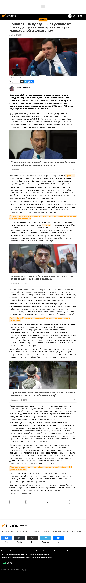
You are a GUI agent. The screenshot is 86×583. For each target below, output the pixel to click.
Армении (70, 175)
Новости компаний (61, 551)
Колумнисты (40, 502)
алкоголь (66, 502)
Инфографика (76, 532)
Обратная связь (46, 557)
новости (5, 532)
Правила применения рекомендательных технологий (20, 557)
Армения (22, 502)
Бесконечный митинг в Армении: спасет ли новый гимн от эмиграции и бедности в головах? (42, 277)
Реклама (39, 551)
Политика (13, 502)
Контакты (31, 551)
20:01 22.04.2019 (15, 35)
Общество (30, 502)
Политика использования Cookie (37, 554)
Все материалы (20, 90)
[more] (74, 169)
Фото (65, 532)
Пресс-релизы (48, 551)
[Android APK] (8, 563)
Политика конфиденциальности (12, 554)
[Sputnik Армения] (11, 18)
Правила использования (18, 551)
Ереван (49, 502)
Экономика (25, 532)
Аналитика (56, 532)
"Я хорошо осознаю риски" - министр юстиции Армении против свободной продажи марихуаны (43, 163)
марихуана (57, 502)
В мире (46, 532)
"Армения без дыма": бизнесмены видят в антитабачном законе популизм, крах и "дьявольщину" (43, 394)
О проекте (5, 551)
